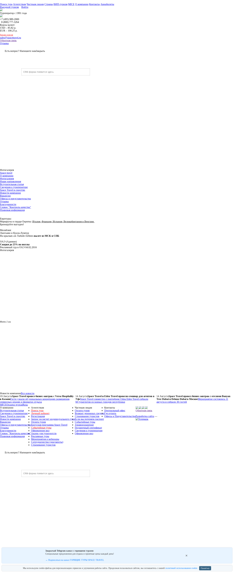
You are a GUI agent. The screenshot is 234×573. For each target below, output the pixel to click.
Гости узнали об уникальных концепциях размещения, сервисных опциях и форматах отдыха (35, 400)
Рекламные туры (40, 436)
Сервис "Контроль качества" (15, 207)
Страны (48, 4)
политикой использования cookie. (181, 568)
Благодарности (8, 204)
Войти (24, 7)
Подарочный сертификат (88, 427)
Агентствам (19, 4)
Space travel (6, 172)
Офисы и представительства (15, 198)
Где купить (110, 413)
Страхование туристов (43, 445)
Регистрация (38, 416)
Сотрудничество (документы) (47, 442)
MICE (71, 4)
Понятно (205, 568)
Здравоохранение (84, 424)
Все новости (27, 393)
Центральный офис (114, 410)
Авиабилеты (107, 4)
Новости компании (10, 193)
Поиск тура (6, 4)
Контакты (94, 4)
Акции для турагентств (44, 433)
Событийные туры (85, 422)
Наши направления (10, 181)
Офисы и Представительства (120, 416)
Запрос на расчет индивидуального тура (53, 419)
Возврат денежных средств (89, 413)
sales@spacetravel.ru (10, 37)
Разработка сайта (145, 416)
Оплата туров (38, 422)
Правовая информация (12, 210)
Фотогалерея (7, 178)
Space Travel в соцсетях (12, 190)
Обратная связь (8, 40)
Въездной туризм (9, 7)
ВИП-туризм (60, 4)
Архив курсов (6, 35)
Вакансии (5, 195)
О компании (82, 4)
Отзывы (4, 43)
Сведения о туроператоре (14, 187)
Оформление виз (40, 430)
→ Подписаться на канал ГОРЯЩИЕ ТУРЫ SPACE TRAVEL (74, 560)
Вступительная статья (12, 184)
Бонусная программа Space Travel (49, 424)
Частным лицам (35, 4)
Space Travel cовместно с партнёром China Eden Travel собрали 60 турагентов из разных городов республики (111, 400)
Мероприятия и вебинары (45, 439)
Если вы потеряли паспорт (89, 419)
